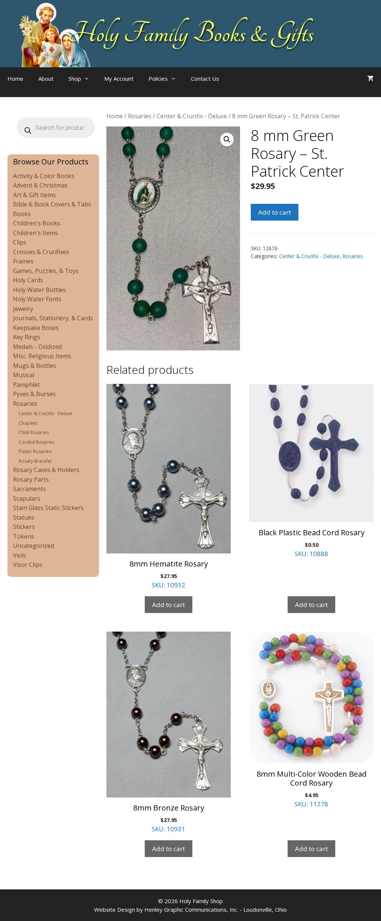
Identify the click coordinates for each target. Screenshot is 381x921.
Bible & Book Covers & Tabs (52, 204)
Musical (23, 375)
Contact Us (205, 78)
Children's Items (35, 233)
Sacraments (29, 489)
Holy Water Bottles (39, 290)
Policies (158, 78)
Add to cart (274, 212)
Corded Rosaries (36, 442)
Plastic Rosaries (35, 451)
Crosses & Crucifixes (41, 252)
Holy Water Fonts (37, 299)
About (46, 78)
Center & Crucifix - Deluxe (192, 116)
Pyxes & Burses (34, 394)
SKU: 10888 (312, 542)
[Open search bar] (241, 86)
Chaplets (28, 423)
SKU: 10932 (168, 574)
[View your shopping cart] (370, 78)
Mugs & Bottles (34, 366)
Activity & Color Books (43, 176)
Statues (23, 517)
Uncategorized (33, 546)
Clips (19, 242)
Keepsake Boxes (36, 328)
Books (22, 214)
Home (15, 78)
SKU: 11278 (311, 788)
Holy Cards (28, 280)
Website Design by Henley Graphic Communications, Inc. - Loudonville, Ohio (190, 909)
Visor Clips (27, 565)
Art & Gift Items (34, 195)
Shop (74, 78)
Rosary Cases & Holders (46, 470)
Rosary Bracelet (35, 461)
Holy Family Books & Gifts (191, 33)
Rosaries (139, 116)
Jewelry (23, 309)
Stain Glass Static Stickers (48, 508)
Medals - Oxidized (37, 347)
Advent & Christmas (40, 185)
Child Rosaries (34, 432)
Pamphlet (26, 385)
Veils (19, 555)
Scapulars (26, 498)
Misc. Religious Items (42, 356)
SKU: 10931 (168, 818)
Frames (23, 261)
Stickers (24, 527)
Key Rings (26, 337)
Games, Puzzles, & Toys (46, 271)
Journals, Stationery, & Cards (53, 318)
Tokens (23, 536)
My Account (119, 78)
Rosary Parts (31, 479)
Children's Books (36, 223)
